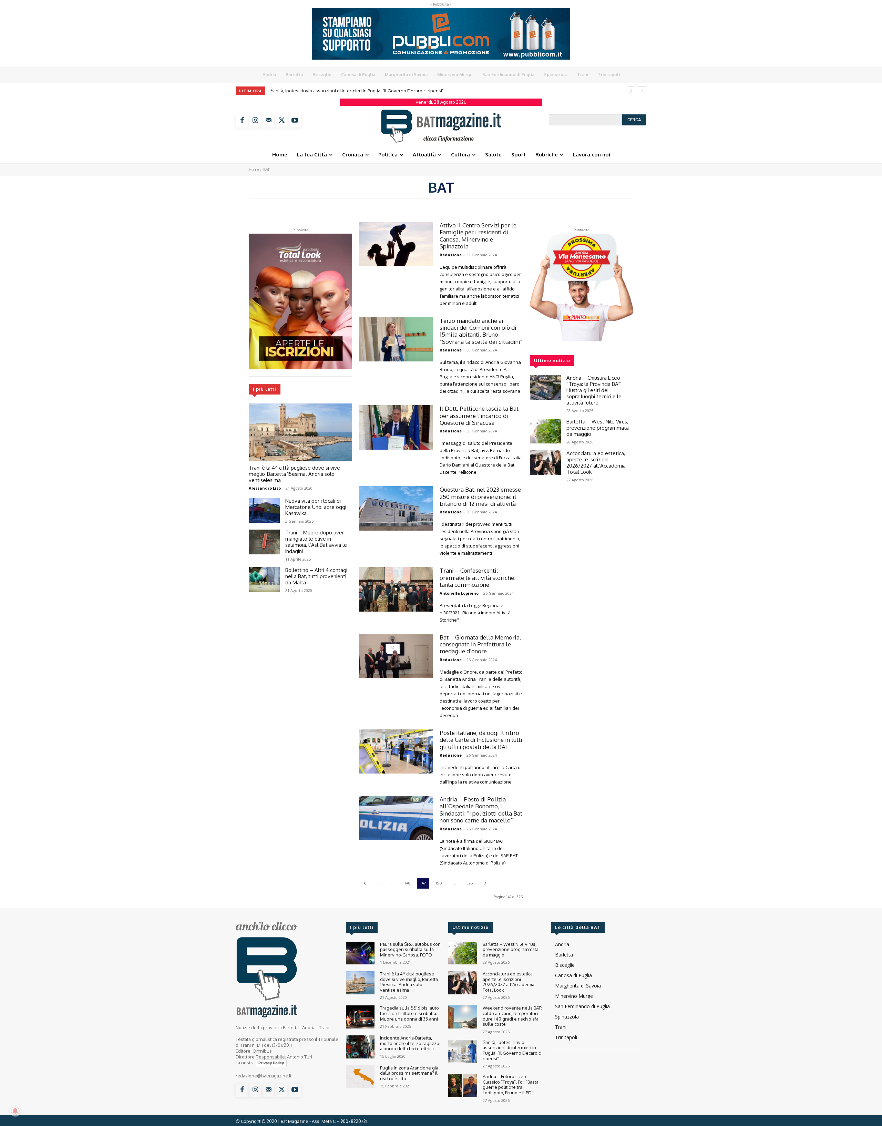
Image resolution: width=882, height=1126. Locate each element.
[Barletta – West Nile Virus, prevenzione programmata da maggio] (545, 431)
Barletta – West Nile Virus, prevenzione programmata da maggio (597, 427)
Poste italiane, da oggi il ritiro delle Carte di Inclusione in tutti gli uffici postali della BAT (481, 739)
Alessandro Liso (265, 488)
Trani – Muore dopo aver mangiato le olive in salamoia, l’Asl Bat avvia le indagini (316, 541)
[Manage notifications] (15, 1110)
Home (254, 169)
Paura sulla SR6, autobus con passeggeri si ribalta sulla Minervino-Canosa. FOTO (410, 949)
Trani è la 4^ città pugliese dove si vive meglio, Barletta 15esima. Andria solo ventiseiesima (294, 473)
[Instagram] (255, 120)
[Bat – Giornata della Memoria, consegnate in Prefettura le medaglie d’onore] (396, 656)
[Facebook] (242, 120)
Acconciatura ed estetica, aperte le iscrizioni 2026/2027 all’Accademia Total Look (596, 462)
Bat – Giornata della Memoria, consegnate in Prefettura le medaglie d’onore (480, 644)
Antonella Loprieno (459, 593)
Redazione (451, 254)
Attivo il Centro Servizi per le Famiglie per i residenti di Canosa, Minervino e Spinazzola (478, 236)
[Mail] (268, 120)
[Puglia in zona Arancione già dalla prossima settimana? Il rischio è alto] (360, 1076)
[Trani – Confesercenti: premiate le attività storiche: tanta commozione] (396, 589)
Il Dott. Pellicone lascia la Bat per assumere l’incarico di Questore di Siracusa (479, 415)
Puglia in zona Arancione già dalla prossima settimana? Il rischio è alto (409, 1073)
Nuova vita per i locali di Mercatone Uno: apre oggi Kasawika (315, 507)
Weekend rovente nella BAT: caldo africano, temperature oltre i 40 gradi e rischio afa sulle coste (512, 1016)
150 (439, 883)
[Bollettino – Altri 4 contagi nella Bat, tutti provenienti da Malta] (264, 579)
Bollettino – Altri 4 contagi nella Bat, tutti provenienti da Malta (316, 576)
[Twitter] (281, 120)
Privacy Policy (271, 1063)
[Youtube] (294, 120)
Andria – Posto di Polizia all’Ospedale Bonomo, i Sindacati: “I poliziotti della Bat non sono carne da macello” (481, 810)
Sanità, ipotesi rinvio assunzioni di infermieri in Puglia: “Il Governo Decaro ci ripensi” (357, 90)
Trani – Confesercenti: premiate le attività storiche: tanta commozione (477, 577)
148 (407, 883)
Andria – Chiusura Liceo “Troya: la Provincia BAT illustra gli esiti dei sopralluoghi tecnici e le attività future (594, 390)
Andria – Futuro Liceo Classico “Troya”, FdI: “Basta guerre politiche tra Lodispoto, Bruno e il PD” (511, 1084)
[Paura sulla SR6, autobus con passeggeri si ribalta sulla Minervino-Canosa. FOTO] (360, 953)
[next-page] (485, 883)
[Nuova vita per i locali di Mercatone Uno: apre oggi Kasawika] (264, 510)
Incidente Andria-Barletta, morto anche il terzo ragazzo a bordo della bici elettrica (409, 1043)
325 (469, 883)
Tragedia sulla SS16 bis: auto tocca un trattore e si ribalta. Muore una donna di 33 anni (409, 1013)
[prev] (631, 90)
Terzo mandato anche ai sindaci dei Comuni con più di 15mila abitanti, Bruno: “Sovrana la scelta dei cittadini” (481, 331)
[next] (642, 90)
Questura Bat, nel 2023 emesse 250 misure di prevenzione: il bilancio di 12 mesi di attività (480, 496)
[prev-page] (364, 883)
